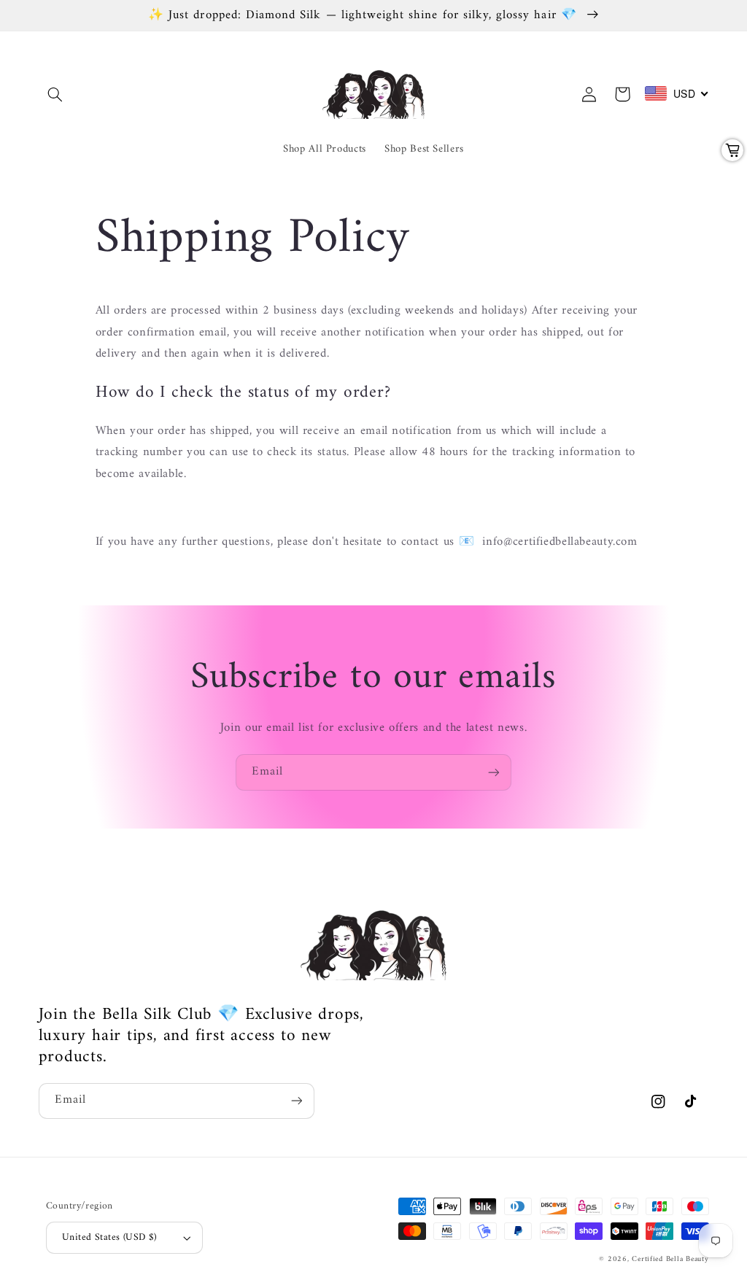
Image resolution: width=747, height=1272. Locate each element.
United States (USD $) (109, 1237)
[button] (55, 94)
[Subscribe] (494, 772)
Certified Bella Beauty (670, 1259)
